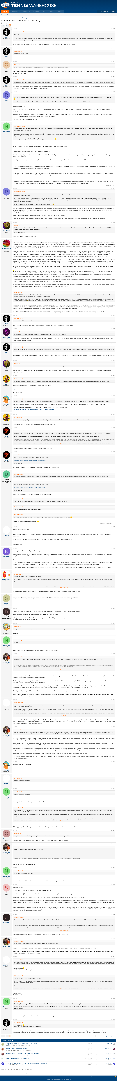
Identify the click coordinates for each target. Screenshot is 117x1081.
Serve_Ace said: (17, 730)
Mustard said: (17, 640)
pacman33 (8, 1050)
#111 (114, 328)
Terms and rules (94, 1076)
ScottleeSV (110, 1050)
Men (44, 11)
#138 (114, 938)
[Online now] (6, 660)
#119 (114, 471)
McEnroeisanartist (10, 1055)
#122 (114, 571)
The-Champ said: (18, 318)
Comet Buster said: (18, 32)
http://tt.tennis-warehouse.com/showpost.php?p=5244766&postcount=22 (33, 409)
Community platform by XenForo (58, 1079)
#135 (114, 867)
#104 (114, 76)
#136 (114, 884)
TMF (111, 1045)
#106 (114, 123)
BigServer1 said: (17, 574)
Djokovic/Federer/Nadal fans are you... (18, 1058)
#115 (114, 396)
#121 (114, 548)
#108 (114, 222)
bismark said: (17, 292)
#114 (114, 375)
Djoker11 (8, 1064)
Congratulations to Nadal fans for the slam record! (21, 1044)
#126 (114, 637)
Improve (59, 11)
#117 (114, 427)
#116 (114, 414)
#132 (114, 788)
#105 (114, 92)
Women (51, 11)
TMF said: (16, 64)
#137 (114, 914)
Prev (4, 25)
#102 (114, 48)
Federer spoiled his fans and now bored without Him (22, 1053)
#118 (114, 451)
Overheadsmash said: (19, 431)
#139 (114, 956)
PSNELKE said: (17, 51)
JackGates (8, 1045)
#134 (114, 844)
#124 (114, 608)
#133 (114, 830)
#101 (114, 28)
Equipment (36, 11)
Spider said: (16, 626)
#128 (114, 699)
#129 (114, 726)
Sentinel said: (17, 417)
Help (108, 1076)
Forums (5, 11)
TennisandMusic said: (19, 95)
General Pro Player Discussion (23, 1045)
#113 (114, 360)
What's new (14, 11)
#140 (114, 998)
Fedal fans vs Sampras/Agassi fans (16, 1049)
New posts (3, 15)
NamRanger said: (18, 657)
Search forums (10, 15)
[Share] (111, 29)
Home (112, 1076)
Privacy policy (103, 1076)
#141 (114, 1019)
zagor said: (16, 455)
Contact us (87, 1076)
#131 (114, 775)
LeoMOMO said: (17, 1022)
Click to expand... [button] (64, 444)
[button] (19, 11)
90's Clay (110, 1055)
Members (25, 11)
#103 (114, 61)
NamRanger (5, 23)
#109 (114, 240)
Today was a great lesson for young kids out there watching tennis (26, 1063)
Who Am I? (110, 1059)
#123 (114, 595)
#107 (114, 188)
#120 (114, 527)
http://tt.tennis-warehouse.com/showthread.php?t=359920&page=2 (31, 389)
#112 (114, 344)
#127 (114, 653)
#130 (114, 761)
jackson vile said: (18, 702)
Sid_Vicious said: (17, 347)
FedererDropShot (9, 1060)
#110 (114, 315)
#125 (114, 623)
